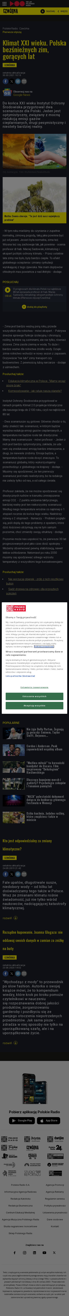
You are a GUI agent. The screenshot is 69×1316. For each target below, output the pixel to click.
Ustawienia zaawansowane (34, 687)
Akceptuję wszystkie (34, 705)
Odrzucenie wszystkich (34, 696)
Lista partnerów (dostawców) (20, 675)
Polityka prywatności (44, 646)
